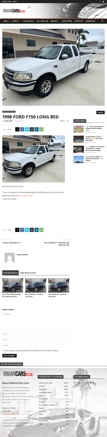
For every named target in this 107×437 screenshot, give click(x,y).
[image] (18, 374)
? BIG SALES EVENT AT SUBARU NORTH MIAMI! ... (94, 128)
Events (15, 21)
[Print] (32, 129)
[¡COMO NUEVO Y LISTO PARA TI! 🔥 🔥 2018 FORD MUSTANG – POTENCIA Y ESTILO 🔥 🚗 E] (78, 139)
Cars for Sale (28, 21)
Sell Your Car (42, 21)
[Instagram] (8, 434)
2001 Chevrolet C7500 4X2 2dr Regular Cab (56, 244)
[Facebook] (99, 1)
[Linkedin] (36, 129)
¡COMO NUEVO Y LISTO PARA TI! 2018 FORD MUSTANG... (93, 138)
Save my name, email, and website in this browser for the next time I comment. (31, 350)
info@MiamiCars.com (10, 414)
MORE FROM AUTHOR (28, 273)
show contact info (25, 195)
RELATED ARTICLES (10, 273)
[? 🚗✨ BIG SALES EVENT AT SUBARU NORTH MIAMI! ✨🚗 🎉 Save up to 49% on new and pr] (78, 129)
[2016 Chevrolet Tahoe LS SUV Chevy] (35, 285)
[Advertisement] (35, 206)
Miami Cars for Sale (13, 26)
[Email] (17, 129)
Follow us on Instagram (11, 364)
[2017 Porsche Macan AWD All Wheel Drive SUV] (12, 285)
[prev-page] (3, 300)
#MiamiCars (90, 21)
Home (4, 26)
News (15, 1)
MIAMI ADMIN (8, 121)
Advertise (79, 21)
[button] (102, 21)
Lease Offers (67, 21)
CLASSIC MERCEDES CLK (11, 243)
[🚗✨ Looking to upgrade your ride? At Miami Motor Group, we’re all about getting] (78, 149)
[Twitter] (103, 1)
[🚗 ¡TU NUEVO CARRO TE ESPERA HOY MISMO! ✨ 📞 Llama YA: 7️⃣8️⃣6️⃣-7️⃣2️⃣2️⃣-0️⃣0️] (78, 159)
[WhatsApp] (41, 129)
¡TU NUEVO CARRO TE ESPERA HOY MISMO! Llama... (93, 158)
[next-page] (7, 300)
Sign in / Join (6, 1)
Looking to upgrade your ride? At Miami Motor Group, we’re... (94, 148)
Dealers (54, 21)
